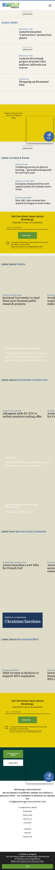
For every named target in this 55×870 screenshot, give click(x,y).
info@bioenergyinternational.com (27, 801)
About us (27, 819)
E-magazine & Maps (27, 807)
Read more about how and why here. (27, 861)
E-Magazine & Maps (13, 754)
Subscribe (13, 763)
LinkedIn (27, 829)
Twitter (27, 833)
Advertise (27, 811)
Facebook (27, 837)
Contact (28, 823)
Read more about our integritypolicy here (27, 246)
